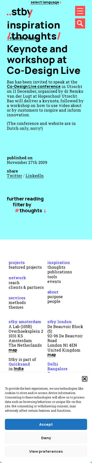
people (53, 301)
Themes (16, 307)
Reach (14, 282)
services (17, 297)
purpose (55, 296)
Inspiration (58, 262)
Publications (59, 271)
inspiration (33, 24)
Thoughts (34, 35)
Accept (46, 424)
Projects (17, 262)
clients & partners (26, 287)
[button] (84, 378)
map (13, 350)
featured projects (25, 267)
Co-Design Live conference (34, 86)
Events (54, 281)
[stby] (20, 16)
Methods (17, 302)
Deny (46, 437)
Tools (52, 276)
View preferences (46, 451)
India (19, 368)
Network (17, 277)
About (52, 291)
